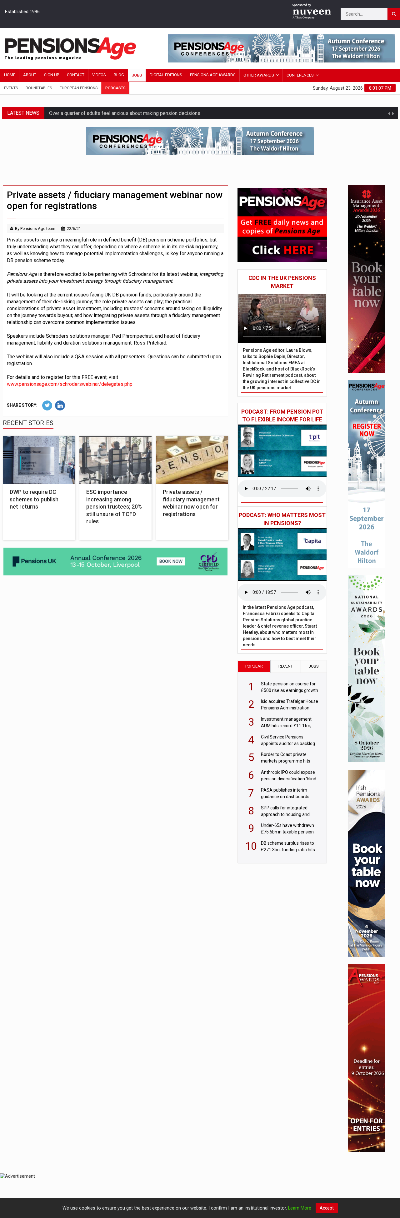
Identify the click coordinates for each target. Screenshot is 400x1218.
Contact (75, 74)
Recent (285, 666)
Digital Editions (166, 74)
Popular (254, 666)
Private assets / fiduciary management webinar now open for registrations (191, 503)
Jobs (137, 75)
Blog (119, 74)
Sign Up (51, 74)
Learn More (299, 1208)
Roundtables (39, 88)
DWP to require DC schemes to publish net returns (34, 499)
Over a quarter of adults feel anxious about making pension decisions (124, 113)
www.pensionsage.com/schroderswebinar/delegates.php (69, 384)
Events (11, 88)
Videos (99, 74)
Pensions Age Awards (213, 74)
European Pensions (79, 88)
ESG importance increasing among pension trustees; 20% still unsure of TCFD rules (114, 506)
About (29, 74)
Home (9, 74)
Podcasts (115, 88)
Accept (327, 1208)
